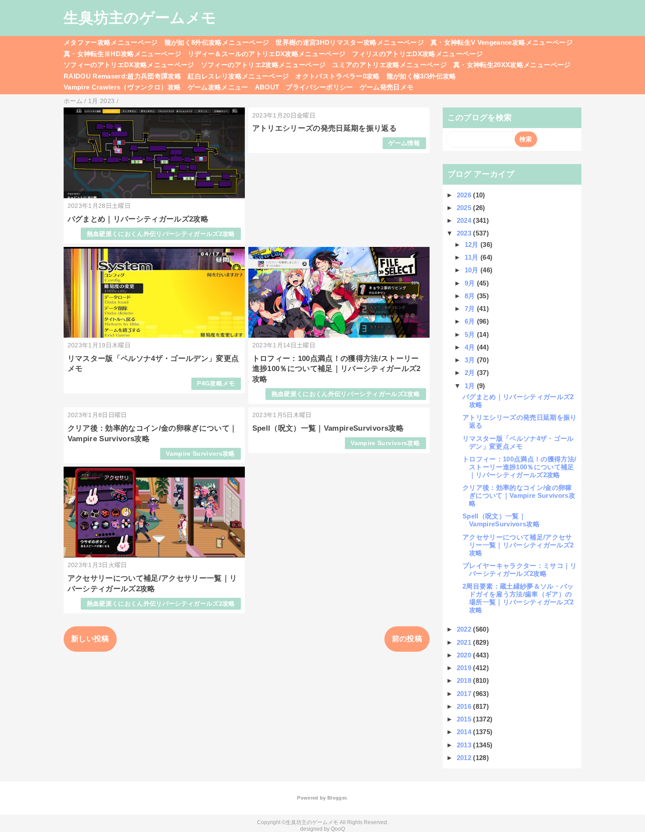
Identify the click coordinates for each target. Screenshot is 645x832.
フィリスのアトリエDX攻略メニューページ (417, 53)
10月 (472, 270)
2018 (465, 680)
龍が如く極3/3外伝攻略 (421, 76)
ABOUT (267, 87)
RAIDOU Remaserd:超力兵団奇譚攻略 (122, 76)
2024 (465, 220)
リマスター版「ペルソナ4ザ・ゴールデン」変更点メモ (518, 442)
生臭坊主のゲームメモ (140, 17)
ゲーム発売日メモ (387, 87)
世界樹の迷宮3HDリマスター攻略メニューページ (350, 42)
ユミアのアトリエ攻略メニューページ (389, 64)
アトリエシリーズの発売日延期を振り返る (324, 128)
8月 (471, 296)
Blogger (336, 797)
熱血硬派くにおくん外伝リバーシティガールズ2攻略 (161, 234)
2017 (465, 693)
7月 (471, 308)
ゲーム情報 (404, 143)
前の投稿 (407, 639)
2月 (471, 372)
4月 (471, 347)
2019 (465, 667)
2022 (465, 629)
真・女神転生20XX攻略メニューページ (511, 64)
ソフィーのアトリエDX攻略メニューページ (129, 64)
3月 (471, 360)
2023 (465, 233)
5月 (471, 334)
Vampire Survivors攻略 (200, 453)
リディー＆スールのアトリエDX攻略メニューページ (266, 53)
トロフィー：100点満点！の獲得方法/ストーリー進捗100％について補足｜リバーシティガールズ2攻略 (336, 369)
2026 (465, 195)
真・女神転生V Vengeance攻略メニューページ (501, 42)
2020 (465, 655)
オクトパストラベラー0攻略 (337, 76)
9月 (471, 283)
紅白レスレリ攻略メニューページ (238, 76)
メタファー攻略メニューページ (111, 42)
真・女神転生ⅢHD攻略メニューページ (122, 53)
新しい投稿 (90, 639)
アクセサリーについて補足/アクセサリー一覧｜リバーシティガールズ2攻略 (517, 545)
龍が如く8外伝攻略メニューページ (217, 42)
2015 (465, 719)
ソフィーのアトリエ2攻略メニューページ (263, 64)
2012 (465, 757)
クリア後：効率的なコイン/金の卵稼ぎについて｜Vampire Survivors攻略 (518, 495)
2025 (465, 207)
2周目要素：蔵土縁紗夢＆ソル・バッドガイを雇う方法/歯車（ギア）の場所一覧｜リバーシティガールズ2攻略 (518, 598)
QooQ (338, 829)
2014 (465, 732)
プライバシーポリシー (319, 87)
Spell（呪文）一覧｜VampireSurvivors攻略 (328, 428)
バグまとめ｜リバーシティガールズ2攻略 (138, 219)
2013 (465, 745)
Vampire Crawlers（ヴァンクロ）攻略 (122, 87)
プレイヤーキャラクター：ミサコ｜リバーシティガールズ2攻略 (519, 569)
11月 (472, 257)
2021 (465, 642)
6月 (471, 321)
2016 (465, 706)
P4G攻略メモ (216, 383)
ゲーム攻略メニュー (218, 87)
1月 (471, 385)
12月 (472, 244)
